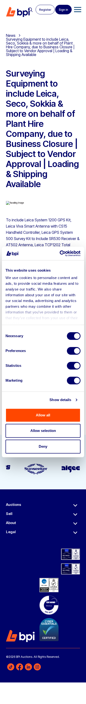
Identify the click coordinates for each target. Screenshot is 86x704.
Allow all (43, 415)
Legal (11, 532)
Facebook (19, 666)
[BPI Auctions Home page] (18, 12)
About (11, 522)
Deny (43, 446)
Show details (60, 400)
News (11, 35)
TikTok (10, 666)
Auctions (13, 504)
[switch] (74, 351)
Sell (9, 513)
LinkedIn (28, 666)
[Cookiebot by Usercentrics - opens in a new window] (61, 253)
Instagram (37, 666)
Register (45, 9)
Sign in (63, 9)
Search (30, 9)
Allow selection (43, 431)
